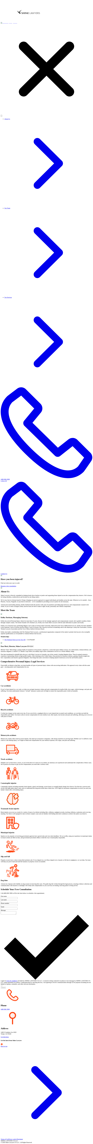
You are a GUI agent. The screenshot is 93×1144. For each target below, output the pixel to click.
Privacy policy (12, 1139)
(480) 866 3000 (5, 1009)
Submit (3, 987)
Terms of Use (4, 1139)
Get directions (5, 1037)
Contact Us (4, 574)
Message (3, 910)
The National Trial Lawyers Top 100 (14, 640)
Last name (4, 900)
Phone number (5, 903)
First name (4, 896)
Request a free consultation (8, 586)
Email (2, 907)
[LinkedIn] (2, 1044)
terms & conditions (11, 981)
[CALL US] (46, 572)
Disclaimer (20, 1139)
